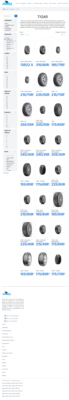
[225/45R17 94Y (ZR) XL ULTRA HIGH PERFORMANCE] (27, 229)
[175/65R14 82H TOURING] (43, 169)
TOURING (8, 170)
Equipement (4, 356)
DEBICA (8, 44)
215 (7, 67)
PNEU (6, 23)
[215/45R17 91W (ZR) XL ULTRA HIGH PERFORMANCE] (43, 229)
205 (7, 65)
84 (7, 103)
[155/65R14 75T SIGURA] (27, 259)
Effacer (7, 37)
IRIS (7, 50)
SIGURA (8, 166)
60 (7, 84)
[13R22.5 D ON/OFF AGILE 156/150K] (27, 50)
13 (6, 56)
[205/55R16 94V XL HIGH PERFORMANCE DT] (43, 109)
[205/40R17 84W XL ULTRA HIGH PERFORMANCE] (58, 140)
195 (7, 63)
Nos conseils (5, 333)
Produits (29, 3)
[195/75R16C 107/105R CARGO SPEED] (58, 50)
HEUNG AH (9, 48)
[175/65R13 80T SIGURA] (43, 259)
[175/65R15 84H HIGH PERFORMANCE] (58, 229)
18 (6, 124)
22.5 (7, 126)
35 (7, 77)
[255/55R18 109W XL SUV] (27, 110)
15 (6, 119)
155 (7, 58)
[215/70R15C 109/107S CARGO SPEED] (27, 80)
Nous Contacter (52, 3)
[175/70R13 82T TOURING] (58, 259)
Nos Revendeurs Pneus (7, 337)
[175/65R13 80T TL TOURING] (58, 110)
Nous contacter (5, 343)
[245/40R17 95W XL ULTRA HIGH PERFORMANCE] (27, 140)
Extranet (60, 3)
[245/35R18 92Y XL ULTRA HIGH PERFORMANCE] (43, 140)
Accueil (17, 3)
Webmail (4, 375)
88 (7, 105)
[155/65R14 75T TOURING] (27, 169)
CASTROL (8, 42)
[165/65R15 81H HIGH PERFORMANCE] (58, 199)
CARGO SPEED (9, 158)
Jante (3, 359)
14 (6, 117)
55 (7, 82)
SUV (7, 168)
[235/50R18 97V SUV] (43, 80)
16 (6, 121)
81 (6, 100)
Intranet (3, 372)
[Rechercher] (15, 16)
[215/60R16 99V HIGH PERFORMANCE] (27, 199)
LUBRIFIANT (8, 30)
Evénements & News (38, 3)
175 (7, 62)
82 (7, 102)
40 (7, 79)
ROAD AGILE (9, 165)
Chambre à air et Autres (7, 353)
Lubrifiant (4, 349)
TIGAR (8, 39)
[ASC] (27, 34)
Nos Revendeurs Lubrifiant (8, 340)
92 (7, 107)
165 (7, 60)
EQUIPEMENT (8, 28)
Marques (46, 3)
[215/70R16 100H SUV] (58, 80)
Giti (7, 46)
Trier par (21, 32)
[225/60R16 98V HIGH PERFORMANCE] (58, 169)
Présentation (23, 3)
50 (7, 81)
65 (7, 86)
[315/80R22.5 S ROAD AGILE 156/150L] (43, 50)
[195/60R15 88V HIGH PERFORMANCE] (43, 199)
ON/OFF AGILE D (10, 163)
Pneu (3, 346)
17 (6, 122)
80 (7, 98)
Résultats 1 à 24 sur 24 (61, 32)
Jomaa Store (5, 369)
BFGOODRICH (9, 41)
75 (7, 96)
